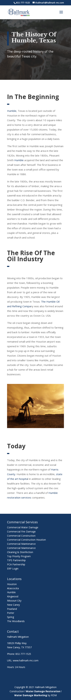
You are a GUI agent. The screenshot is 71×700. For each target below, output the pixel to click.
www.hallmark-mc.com (25, 660)
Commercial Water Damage (22, 527)
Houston (12, 584)
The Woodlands (16, 621)
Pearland (12, 609)
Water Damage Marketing (30, 695)
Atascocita (13, 588)
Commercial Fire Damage (21, 531)
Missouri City (14, 600)
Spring (10, 617)
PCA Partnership (16, 564)
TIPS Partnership (16, 560)
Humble (11, 111)
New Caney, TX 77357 (19, 647)
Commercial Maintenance (21, 543)
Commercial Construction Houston (26, 539)
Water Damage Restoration (43, 691)
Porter (10, 612)
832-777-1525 (23, 654)
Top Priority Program (19, 556)
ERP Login (12, 568)
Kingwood (12, 596)
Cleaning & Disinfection (20, 552)
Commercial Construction (21, 535)
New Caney (13, 604)
